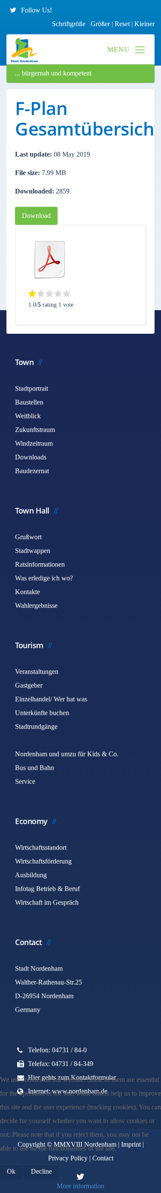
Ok (11, 1171)
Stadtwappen (32, 550)
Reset (123, 23)
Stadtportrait (31, 388)
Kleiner (144, 23)
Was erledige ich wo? (44, 578)
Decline (41, 1171)
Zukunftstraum (35, 429)
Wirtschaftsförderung (43, 861)
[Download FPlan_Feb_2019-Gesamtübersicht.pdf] (49, 259)
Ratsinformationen (40, 564)
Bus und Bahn (34, 767)
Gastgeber (29, 685)
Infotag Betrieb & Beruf (47, 888)
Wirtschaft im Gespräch (47, 902)
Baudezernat (32, 470)
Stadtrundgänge (36, 726)
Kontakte (27, 591)
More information (80, 1186)
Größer (100, 23)
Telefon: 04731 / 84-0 (57, 1050)
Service (25, 781)
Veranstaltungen (36, 671)
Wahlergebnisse (36, 605)
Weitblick (28, 416)
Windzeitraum (34, 443)
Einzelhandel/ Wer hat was (51, 699)
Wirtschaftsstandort (41, 847)
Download (36, 215)
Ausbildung (31, 875)
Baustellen (29, 402)
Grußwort (28, 537)
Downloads (30, 457)
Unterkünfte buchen (42, 712)
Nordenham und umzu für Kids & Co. (66, 754)
